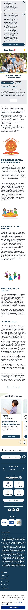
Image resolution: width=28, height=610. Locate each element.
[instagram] (13, 509)
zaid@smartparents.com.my (17, 368)
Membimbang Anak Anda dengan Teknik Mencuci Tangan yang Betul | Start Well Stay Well (11, 423)
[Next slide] (24, 442)
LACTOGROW (4, 522)
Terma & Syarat (5, 581)
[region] (13, 600)
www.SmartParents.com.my (14, 367)
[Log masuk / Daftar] (24, 50)
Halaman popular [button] (5, 532)
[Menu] (2, 49)
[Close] (24, 2)
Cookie (3, 591)
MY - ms (12, 469)
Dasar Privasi (4, 584)
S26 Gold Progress (18, 522)
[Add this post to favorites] (13, 100)
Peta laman (4, 572)
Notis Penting (4, 588)
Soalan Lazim (4, 578)
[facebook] (9, 509)
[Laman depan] (10, 49)
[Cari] (20, 50)
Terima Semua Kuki (13, 607)
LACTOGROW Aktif (11, 522)
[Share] (16, 100)
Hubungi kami (4, 575)
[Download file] (11, 100)
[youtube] (17, 509)
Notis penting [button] (4, 534)
